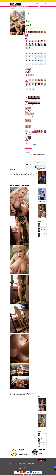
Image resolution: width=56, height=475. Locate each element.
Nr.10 (35, 58)
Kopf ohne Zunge (27, 71)
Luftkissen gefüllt (30, 91)
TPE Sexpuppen (19, 6)
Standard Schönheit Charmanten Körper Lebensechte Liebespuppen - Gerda (43, 234)
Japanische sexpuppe (12, 466)
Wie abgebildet (26, 42)
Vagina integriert (26, 122)
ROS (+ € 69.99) (42, 133)
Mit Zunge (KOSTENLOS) (29, 71)
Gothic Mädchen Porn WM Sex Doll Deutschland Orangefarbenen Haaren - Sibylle (43, 229)
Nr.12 (41, 58)
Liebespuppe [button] (28, 6)
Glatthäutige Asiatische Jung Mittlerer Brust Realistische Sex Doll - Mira (43, 444)
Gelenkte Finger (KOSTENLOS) (26, 133)
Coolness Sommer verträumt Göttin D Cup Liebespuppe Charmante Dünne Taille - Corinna (42, 201)
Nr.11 (38, 58)
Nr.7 (26, 58)
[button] (10, 21)
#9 (32, 46)
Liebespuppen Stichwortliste (22, 467)
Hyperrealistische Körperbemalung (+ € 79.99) (38, 134)
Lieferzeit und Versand (30, 462)
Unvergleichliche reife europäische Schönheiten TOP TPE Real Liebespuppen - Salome (42, 185)
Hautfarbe (30, 99)
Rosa (35, 99)
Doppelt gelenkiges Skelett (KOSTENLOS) (32, 116)
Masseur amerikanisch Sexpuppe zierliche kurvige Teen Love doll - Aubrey (43, 433)
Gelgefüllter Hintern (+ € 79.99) (30, 140)
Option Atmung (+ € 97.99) (32, 133)
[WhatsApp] (55, 468)
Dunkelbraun (39, 99)
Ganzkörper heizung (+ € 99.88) (30, 134)
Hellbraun (33, 99)
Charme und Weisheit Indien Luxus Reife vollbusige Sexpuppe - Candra (42, 427)
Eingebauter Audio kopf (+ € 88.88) (36, 134)
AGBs (28, 464)
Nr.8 (29, 58)
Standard (26, 115)
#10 (35, 46)
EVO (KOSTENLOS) (29, 115)
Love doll (10, 463)
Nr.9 (32, 58)
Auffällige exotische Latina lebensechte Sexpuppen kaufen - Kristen (43, 223)
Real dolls (11, 462)
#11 (38, 46)
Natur (26, 37)
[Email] (55, 466)
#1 (29, 42)
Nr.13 (44, 58)
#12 (41, 46)
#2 (32, 42)
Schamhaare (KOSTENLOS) (29, 110)
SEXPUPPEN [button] (23, 6)
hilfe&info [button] (32, 6)
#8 (29, 46)
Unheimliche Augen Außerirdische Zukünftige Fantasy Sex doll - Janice (43, 438)
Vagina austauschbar (29, 122)
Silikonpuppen (14, 6)
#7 (26, 46)
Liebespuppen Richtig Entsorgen (22, 462)
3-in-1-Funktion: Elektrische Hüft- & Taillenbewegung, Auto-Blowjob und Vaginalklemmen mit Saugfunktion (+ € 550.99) (26, 141)
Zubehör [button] (38, 6)
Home (11, 6)
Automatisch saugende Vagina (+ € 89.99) (45, 134)
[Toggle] (55, 469)
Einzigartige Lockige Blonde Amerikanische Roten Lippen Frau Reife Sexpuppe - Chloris (42, 217)
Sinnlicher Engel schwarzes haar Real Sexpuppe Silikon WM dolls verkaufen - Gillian (42, 411)
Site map (20, 468)
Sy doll (12, 8)
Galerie (19, 466)
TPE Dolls (11, 464)
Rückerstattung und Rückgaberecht (32, 463)
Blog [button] (35, 6)
